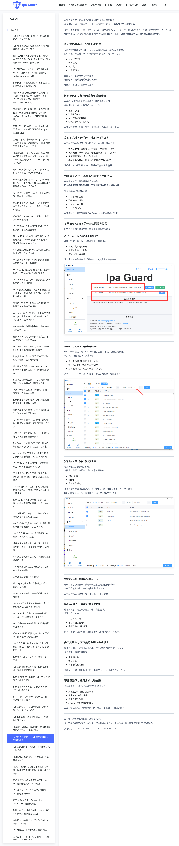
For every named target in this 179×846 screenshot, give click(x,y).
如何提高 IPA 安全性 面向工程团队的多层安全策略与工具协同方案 (31, 358)
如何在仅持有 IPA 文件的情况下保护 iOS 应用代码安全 (30, 688)
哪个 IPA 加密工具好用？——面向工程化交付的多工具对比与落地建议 (31, 171)
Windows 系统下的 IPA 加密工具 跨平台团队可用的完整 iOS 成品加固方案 (30, 455)
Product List (132, 4)
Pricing (108, 4)
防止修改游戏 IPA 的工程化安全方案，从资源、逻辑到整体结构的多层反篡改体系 (31, 476)
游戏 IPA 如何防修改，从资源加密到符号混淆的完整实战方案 (31, 391)
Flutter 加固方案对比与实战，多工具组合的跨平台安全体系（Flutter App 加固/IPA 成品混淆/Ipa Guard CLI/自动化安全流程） (31, 157)
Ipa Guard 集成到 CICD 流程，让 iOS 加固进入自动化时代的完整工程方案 (30, 445)
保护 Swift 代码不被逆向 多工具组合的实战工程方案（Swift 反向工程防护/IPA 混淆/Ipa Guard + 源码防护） (31, 59)
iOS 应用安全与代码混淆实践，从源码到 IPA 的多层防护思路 (30, 708)
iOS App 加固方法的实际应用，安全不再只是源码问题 (31, 568)
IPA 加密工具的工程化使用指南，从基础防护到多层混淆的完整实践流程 (31, 348)
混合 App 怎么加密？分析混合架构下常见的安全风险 (31, 585)
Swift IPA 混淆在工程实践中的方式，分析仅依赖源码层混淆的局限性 (31, 605)
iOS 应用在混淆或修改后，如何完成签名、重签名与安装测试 (30, 668)
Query (119, 4)
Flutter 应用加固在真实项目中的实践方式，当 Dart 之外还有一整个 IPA (31, 615)
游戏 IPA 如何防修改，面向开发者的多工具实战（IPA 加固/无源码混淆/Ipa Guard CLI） (31, 129)
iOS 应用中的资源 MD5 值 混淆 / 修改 (30, 830)
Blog (144, 4)
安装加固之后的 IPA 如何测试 (26, 576)
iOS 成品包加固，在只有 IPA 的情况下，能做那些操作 (29, 792)
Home (62, 4)
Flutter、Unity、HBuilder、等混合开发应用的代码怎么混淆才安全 (31, 728)
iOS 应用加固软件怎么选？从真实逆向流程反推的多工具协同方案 (30, 515)
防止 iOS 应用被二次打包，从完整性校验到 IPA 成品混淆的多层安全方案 (31, 381)
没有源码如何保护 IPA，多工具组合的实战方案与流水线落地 (31, 194)
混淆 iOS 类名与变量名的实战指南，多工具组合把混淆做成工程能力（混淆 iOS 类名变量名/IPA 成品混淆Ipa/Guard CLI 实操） (31, 97)
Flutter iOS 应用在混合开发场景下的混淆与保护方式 (31, 758)
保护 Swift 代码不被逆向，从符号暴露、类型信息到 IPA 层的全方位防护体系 (31, 503)
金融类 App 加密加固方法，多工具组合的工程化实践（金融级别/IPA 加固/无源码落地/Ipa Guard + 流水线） (31, 143)
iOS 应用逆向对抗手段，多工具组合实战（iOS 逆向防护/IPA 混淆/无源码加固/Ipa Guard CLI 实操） (30, 72)
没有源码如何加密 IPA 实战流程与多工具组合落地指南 (31, 218)
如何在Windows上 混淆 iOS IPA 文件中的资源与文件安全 (31, 678)
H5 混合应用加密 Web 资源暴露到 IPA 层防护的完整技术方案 (31, 535)
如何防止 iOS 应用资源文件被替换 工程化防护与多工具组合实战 (31, 84)
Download (96, 4)
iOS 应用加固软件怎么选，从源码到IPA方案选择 (31, 748)
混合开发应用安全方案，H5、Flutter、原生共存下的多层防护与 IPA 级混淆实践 (31, 370)
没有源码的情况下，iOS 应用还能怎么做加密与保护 (30, 738)
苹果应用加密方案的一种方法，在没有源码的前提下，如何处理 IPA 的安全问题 (31, 546)
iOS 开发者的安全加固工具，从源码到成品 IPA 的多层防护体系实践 (30, 465)
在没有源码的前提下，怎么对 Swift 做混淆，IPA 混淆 (30, 822)
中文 (164, 4)
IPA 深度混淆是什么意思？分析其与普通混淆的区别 (31, 558)
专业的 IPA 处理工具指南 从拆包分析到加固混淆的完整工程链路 (31, 305)
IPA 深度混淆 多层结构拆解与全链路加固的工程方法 (31, 328)
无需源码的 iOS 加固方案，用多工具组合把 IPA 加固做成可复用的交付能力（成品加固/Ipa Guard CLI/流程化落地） (31, 114)
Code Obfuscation (78, 4)
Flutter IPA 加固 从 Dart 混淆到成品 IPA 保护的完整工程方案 (31, 281)
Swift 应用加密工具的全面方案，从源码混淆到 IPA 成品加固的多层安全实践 (31, 271)
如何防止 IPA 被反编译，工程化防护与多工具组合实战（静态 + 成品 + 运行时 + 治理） (31, 206)
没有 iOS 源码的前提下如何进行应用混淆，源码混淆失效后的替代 (31, 635)
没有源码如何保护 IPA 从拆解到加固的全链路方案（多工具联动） (31, 261)
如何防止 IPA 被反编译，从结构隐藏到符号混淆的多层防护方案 (31, 401)
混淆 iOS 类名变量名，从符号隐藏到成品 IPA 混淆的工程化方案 (31, 411)
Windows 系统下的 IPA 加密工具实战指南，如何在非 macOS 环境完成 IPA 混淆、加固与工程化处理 (31, 316)
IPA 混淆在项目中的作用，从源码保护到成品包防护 (31, 625)
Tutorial (154, 4)
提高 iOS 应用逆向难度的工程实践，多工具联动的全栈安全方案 (31, 338)
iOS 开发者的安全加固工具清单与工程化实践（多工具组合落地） (30, 228)
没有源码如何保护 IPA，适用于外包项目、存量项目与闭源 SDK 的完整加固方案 (31, 423)
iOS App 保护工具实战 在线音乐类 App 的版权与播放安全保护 (31, 47)
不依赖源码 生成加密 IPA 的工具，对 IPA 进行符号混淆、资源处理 (30, 782)
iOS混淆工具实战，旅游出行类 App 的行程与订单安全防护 (31, 37)
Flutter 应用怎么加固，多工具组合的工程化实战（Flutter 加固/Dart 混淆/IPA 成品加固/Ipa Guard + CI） (31, 239)
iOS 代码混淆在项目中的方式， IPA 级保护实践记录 (30, 718)
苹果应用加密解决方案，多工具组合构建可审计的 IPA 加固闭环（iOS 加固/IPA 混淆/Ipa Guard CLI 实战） (31, 183)
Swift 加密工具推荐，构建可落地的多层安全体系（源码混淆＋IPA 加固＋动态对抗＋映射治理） (31, 293)
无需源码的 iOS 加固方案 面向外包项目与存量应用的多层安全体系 (31, 435)
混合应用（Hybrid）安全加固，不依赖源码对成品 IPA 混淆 (31, 838)
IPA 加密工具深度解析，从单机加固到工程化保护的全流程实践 (31, 251)
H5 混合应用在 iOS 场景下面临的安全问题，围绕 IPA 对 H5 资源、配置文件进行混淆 (31, 770)
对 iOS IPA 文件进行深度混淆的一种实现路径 (30, 595)
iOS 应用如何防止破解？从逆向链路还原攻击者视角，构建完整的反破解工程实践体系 (31, 490)
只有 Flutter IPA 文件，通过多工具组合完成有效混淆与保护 (31, 698)
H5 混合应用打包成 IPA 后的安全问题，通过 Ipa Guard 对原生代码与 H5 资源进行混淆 (31, 647)
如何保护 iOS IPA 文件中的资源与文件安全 (30, 658)
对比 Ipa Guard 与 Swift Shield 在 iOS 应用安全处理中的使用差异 (31, 812)
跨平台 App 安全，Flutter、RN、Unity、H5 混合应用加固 (28, 802)
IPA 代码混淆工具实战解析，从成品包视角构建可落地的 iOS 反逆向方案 (31, 525)
